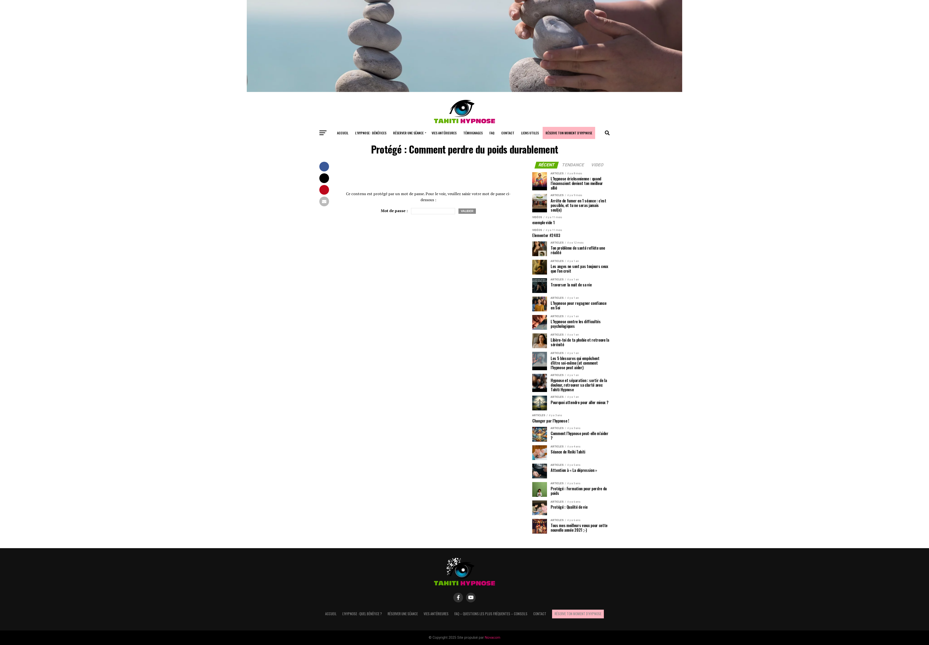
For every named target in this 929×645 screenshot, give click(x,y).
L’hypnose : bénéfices (370, 132)
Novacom (492, 638)
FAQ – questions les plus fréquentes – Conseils (490, 613)
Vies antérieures (444, 132)
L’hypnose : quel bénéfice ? (362, 613)
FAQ (491, 132)
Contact (507, 132)
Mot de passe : (395, 210)
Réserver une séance (408, 132)
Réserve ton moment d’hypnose (569, 132)
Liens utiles (530, 132)
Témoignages (473, 132)
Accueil (342, 132)
